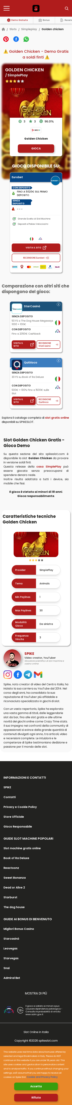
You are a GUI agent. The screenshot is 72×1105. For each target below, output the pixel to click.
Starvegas (11, 958)
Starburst (10, 897)
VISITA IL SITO (33, 247)
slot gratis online (57, 418)
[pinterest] (6, 39)
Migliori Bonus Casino (18, 929)
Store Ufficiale (13, 817)
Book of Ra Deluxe (16, 858)
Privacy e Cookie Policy (20, 807)
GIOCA (36, 148)
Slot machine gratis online (22, 848)
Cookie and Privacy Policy (42, 1077)
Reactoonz (11, 868)
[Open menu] (7, 8)
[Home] (3, 29)
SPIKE (7, 787)
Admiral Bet (11, 978)
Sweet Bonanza (14, 878)
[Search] (64, 8)
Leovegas (10, 948)
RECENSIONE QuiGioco (45, 401)
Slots (13, 29)
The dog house (14, 907)
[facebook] (16, 39)
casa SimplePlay (48, 467)
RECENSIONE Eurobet (34, 257)
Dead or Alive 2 (14, 888)
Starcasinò (11, 939)
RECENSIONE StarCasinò (45, 344)
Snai (6, 968)
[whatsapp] (26, 39)
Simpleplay (29, 29)
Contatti (9, 797)
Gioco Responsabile (17, 827)
